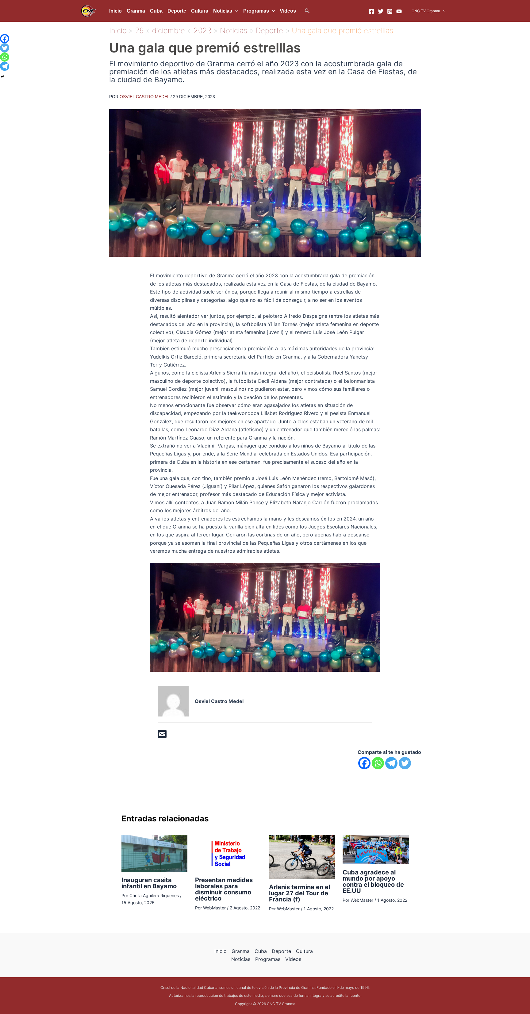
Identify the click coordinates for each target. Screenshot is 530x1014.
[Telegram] (391, 763)
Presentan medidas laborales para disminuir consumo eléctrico (224, 889)
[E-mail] (162, 736)
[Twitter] (380, 11)
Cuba (156, 10)
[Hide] (2, 76)
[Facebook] (371, 11)
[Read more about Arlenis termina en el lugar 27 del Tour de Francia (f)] (302, 856)
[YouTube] (399, 11)
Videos (288, 10)
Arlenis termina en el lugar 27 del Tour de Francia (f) (299, 893)
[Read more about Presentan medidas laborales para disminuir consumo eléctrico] (228, 853)
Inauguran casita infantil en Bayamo (149, 883)
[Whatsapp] (378, 763)
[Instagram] (390, 11)
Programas (256, 10)
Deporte (176, 10)
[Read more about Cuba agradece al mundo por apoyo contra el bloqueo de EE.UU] (376, 849)
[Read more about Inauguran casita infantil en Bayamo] (154, 853)
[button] (307, 11)
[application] (235, 11)
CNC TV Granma (426, 11)
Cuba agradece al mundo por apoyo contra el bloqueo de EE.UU (373, 881)
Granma (136, 10)
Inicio (115, 10)
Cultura (199, 10)
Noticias (222, 10)
